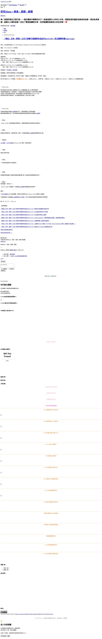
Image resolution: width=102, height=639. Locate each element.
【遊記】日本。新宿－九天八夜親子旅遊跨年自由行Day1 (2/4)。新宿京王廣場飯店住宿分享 (25, 208)
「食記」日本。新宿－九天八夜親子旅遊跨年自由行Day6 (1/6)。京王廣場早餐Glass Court (39, 39)
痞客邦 (11, 250)
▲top (2, 258)
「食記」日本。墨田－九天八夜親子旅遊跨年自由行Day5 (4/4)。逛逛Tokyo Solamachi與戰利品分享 (26, 226)
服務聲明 (65, 618)
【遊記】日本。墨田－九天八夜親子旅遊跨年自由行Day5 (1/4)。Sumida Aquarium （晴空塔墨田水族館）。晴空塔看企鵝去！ (33, 217)
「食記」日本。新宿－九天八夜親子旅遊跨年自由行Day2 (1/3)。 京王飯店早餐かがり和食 (24, 211)
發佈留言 (3, 270)
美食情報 (12, 25)
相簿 (5, 28)
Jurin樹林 (13, 111)
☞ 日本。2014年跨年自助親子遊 (18, 256)
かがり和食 (9, 143)
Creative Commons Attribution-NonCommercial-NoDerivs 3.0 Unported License (34, 614)
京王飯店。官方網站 (12, 70)
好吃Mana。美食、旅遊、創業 (17, 11)
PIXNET (40, 618)
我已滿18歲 (3, 636)
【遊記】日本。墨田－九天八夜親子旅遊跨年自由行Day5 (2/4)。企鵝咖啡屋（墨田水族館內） (25, 220)
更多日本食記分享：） (7, 232)
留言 (15, 250)
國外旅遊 (12, 254)
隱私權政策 (59, 618)
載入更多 (3, 261)
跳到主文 (3, 15)
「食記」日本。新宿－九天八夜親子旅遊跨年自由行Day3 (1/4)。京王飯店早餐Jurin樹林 (23, 214)
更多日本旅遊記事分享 (7, 229)
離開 (9, 636)
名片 (5, 32)
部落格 (5, 30)
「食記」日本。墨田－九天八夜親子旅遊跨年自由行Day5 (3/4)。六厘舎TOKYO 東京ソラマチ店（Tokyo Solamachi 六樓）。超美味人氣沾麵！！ (38, 223)
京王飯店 (5, 194)
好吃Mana (3, 241)
